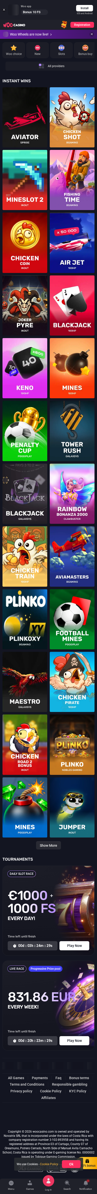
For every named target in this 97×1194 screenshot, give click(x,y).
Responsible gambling (69, 1084)
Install (85, 8)
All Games (16, 1078)
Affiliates (48, 1098)
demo (25, 122)
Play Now (25, 114)
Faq (58, 1078)
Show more (48, 845)
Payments (40, 1078)
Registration (82, 25)
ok (71, 1164)
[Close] (92, 34)
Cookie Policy (50, 1091)
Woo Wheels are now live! (29, 34)
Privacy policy (21, 1091)
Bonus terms (79, 1078)
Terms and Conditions (27, 1084)
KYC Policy (77, 1091)
